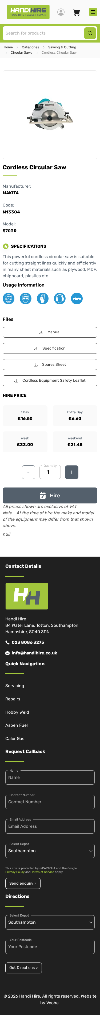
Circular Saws (22, 52)
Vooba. (53, 1002)
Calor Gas (14, 738)
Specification (54, 348)
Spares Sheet (54, 364)
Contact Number (22, 795)
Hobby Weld (17, 712)
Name (14, 770)
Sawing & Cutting (62, 47)
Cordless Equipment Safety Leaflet (54, 380)
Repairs (12, 698)
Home (8, 47)
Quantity (50, 466)
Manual (54, 332)
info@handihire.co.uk (34, 652)
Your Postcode (21, 940)
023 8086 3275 (28, 642)
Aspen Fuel (16, 725)
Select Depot (19, 844)
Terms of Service (42, 872)
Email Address (20, 819)
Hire (55, 495)
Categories (30, 47)
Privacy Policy (15, 872)
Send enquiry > (22, 883)
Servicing (14, 685)
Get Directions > (23, 967)
